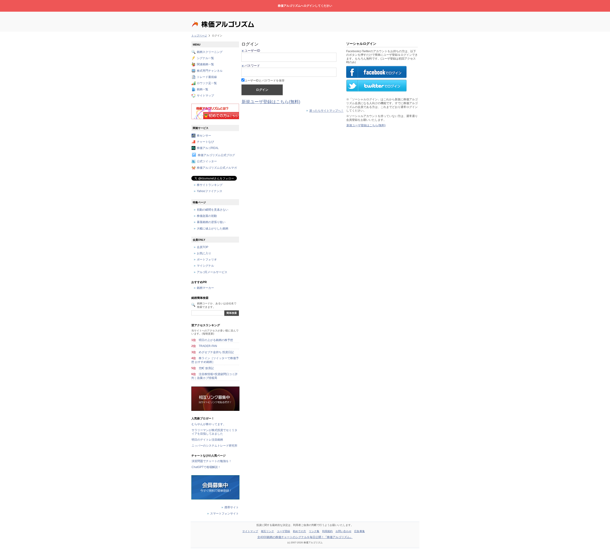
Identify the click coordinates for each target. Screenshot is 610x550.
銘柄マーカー (205, 288)
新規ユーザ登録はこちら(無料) (271, 101)
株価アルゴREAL (208, 148)
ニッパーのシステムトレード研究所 (214, 445)
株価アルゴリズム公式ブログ (216, 155)
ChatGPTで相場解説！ (206, 467)
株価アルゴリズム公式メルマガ (217, 167)
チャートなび (205, 141)
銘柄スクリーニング (210, 52)
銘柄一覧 (202, 89)
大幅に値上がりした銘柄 (212, 228)
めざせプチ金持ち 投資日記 (216, 352)
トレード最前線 (207, 77)
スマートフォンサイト (224, 513)
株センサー (204, 135)
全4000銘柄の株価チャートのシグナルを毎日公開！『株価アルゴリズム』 (305, 537)
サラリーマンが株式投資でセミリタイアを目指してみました (214, 432)
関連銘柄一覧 (205, 64)
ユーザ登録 (283, 531)
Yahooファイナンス (209, 191)
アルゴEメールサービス (212, 272)
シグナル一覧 (205, 58)
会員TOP (202, 247)
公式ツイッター (207, 161)
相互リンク (267, 531)
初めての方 (299, 531)
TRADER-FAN (208, 346)
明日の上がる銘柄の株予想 (216, 340)
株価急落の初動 (207, 216)
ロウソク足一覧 (207, 83)
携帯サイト (231, 507)
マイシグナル (205, 266)
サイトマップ (205, 95)
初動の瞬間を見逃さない (212, 209)
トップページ (199, 35)
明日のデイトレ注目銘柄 (207, 439)
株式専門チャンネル (210, 70)
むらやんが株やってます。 (209, 424)
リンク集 (314, 531)
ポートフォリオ (207, 259)
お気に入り (204, 253)
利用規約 (327, 531)
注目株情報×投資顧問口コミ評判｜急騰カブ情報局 (214, 376)
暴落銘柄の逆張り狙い (211, 222)
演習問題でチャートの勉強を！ (212, 461)
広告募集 (359, 531)
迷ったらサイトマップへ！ (326, 110)
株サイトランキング (210, 185)
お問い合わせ (343, 531)
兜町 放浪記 (206, 368)
